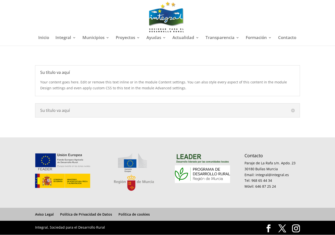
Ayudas (153, 38)
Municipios (93, 38)
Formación (256, 38)
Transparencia (220, 38)
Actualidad (183, 38)
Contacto (287, 38)
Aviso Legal (44, 214)
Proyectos (125, 38)
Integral (63, 38)
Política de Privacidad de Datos (86, 214)
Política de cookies (134, 214)
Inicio (43, 38)
